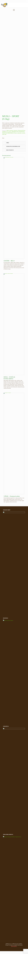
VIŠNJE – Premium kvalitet (12, 496)
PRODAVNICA (22, 131)
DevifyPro (14, 946)
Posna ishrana (8, 131)
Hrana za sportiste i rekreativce (12, 130)
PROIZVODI (4, 133)
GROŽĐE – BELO (9, 261)
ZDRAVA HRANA (10, 133)
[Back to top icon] (26, 952)
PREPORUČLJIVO (15, 131)
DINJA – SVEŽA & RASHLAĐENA (9, 378)
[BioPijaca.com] (4, 5)
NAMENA (4, 131)
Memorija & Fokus (21, 130)
